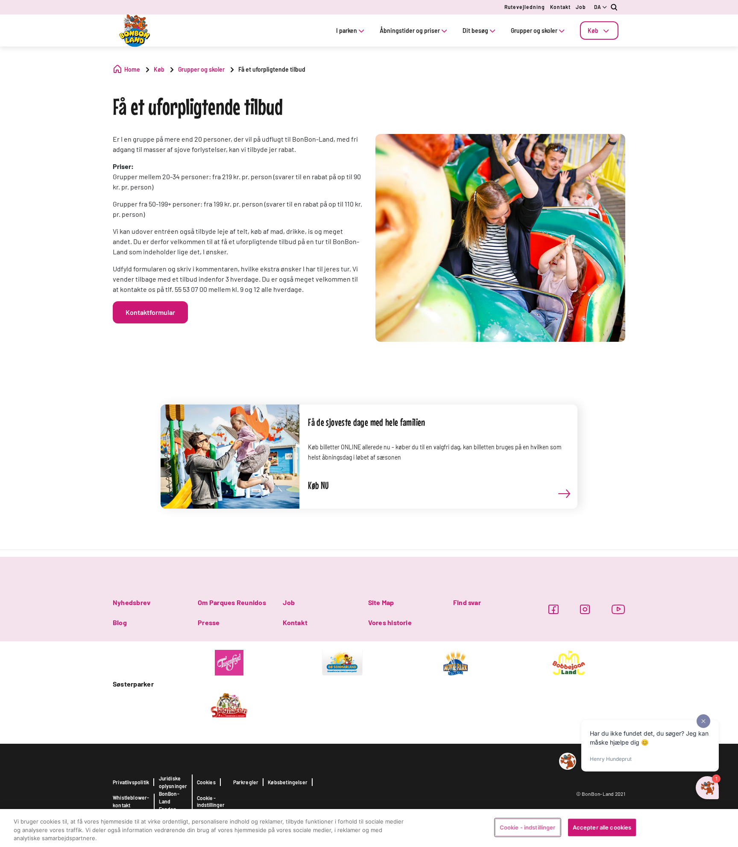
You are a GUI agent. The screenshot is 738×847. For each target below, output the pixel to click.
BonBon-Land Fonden (169, 801)
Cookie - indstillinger (211, 801)
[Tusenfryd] (229, 662)
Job (581, 7)
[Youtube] (618, 609)
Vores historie (390, 622)
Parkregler (246, 782)
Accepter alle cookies (602, 827)
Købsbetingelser (288, 782)
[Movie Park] (455, 662)
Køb (593, 30)
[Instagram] (585, 609)
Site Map (381, 602)
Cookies (206, 782)
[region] (369, 828)
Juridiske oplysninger (173, 782)
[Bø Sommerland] (342, 662)
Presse (209, 622)
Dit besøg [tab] (475, 30)
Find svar (467, 602)
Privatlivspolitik (131, 782)
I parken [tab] (346, 30)
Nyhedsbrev (131, 602)
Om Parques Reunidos (232, 602)
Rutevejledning (524, 7)
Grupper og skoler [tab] (534, 30)
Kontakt (560, 7)
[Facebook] (553, 609)
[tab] (599, 30)
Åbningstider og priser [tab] (410, 30)
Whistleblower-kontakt (131, 801)
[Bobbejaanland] (569, 662)
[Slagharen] (229, 704)
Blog (120, 622)
